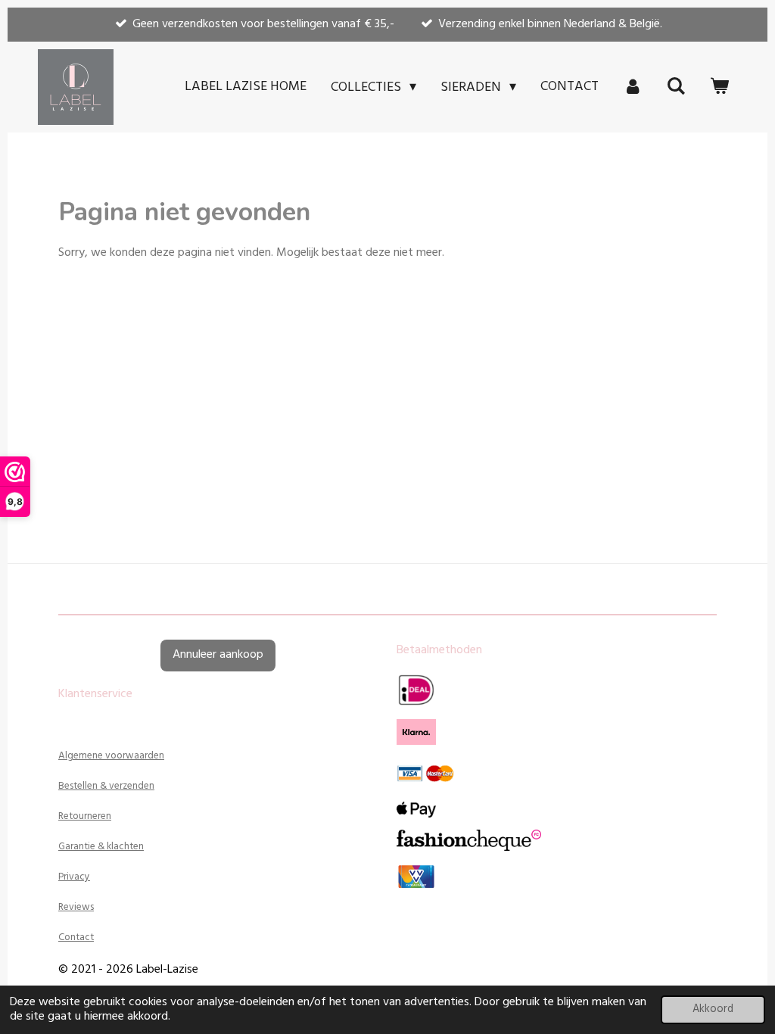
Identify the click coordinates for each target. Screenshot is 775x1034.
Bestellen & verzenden (106, 786)
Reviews (76, 907)
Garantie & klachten (101, 847)
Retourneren (84, 816)
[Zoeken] (676, 87)
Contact (76, 937)
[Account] (632, 87)
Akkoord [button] (713, 1009)
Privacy (74, 877)
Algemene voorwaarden (111, 756)
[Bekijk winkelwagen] (719, 87)
